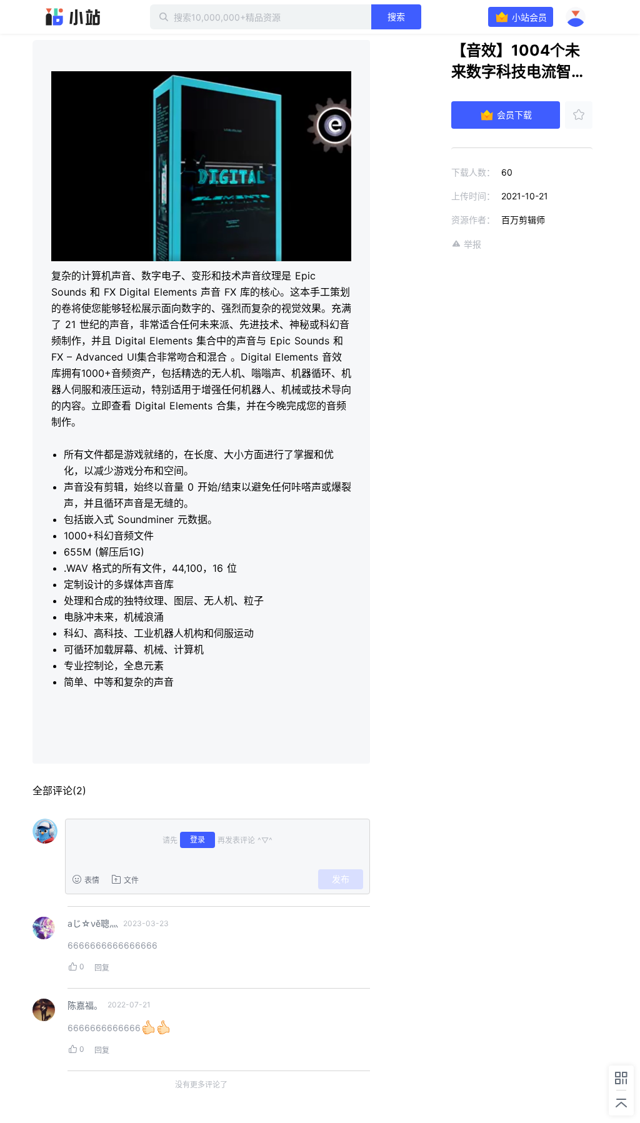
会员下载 (514, 114)
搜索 (396, 16)
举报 (472, 244)
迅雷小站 (73, 16)
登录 (197, 839)
